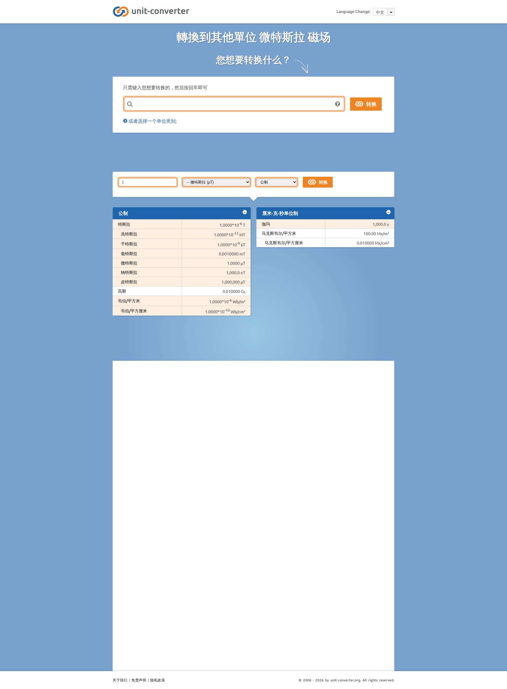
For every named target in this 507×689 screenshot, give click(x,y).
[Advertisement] (255, 152)
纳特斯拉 (129, 272)
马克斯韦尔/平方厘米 (284, 242)
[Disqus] (253, 446)
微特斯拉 (129, 262)
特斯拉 (124, 224)
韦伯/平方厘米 (134, 310)
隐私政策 (157, 680)
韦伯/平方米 (129, 300)
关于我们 (120, 680)
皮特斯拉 (129, 281)
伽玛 (268, 223)
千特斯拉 (129, 243)
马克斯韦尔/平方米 (279, 233)
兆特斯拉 (129, 233)
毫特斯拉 (129, 253)
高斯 (122, 291)
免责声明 (138, 680)
